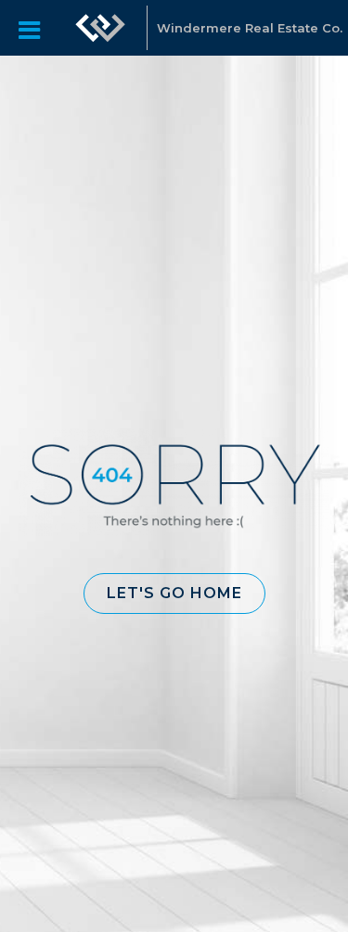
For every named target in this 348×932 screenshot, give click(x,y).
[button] (174, 593)
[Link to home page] (100, 28)
